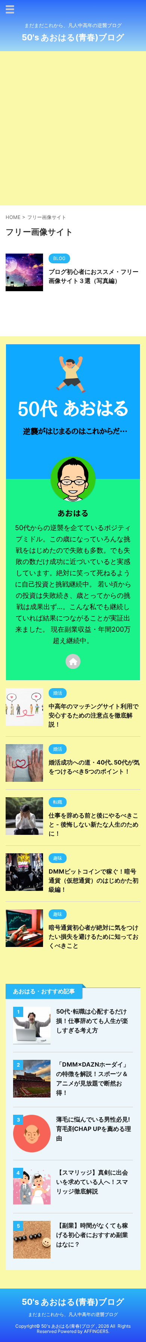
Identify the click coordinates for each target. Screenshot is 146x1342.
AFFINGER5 (96, 1331)
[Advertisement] (73, 128)
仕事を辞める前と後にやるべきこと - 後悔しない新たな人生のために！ (94, 824)
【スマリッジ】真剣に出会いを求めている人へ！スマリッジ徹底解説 (92, 1182)
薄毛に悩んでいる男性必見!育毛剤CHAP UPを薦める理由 (93, 1129)
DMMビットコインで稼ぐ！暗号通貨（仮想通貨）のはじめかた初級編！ (94, 880)
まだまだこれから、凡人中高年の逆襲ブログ (73, 1314)
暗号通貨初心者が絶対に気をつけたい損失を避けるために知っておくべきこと (94, 936)
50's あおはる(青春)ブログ (73, 37)
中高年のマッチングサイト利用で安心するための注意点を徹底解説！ (94, 715)
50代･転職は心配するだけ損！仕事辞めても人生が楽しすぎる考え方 (92, 1021)
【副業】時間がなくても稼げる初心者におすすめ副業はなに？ (92, 1235)
